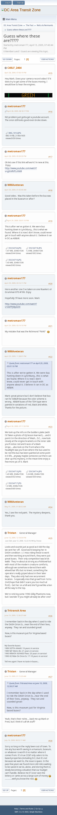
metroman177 (16, 106)
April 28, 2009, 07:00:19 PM (15, 72)
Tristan (11, 533)
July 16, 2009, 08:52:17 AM (15, 740)
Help (16, 808)
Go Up (5, 790)
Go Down (7, 59)
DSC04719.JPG (14, 260)
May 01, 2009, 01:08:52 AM (15, 506)
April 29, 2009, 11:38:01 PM (15, 356)
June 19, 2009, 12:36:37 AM (15, 615)
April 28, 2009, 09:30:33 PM (15, 156)
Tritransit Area (16, 610)
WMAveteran (15, 185)
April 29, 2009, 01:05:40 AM (15, 190)
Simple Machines (35, 812)
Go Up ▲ (39, 808)
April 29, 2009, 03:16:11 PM (15, 283)
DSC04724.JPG (14, 248)
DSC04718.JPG (35, 248)
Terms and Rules (26, 808)
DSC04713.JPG (14, 471)
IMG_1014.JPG (14, 133)
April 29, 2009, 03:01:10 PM (18, 220)
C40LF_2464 (14, 68)
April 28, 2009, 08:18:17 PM (18, 111)
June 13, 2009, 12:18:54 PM (15, 537)
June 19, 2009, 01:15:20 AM (15, 676)
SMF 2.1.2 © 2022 (21, 812)
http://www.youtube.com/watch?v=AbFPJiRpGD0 (21, 305)
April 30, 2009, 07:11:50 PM (18, 426)
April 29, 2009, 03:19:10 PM (15, 325)
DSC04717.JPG (14, 483)
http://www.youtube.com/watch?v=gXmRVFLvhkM (21, 170)
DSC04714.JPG (35, 471)
